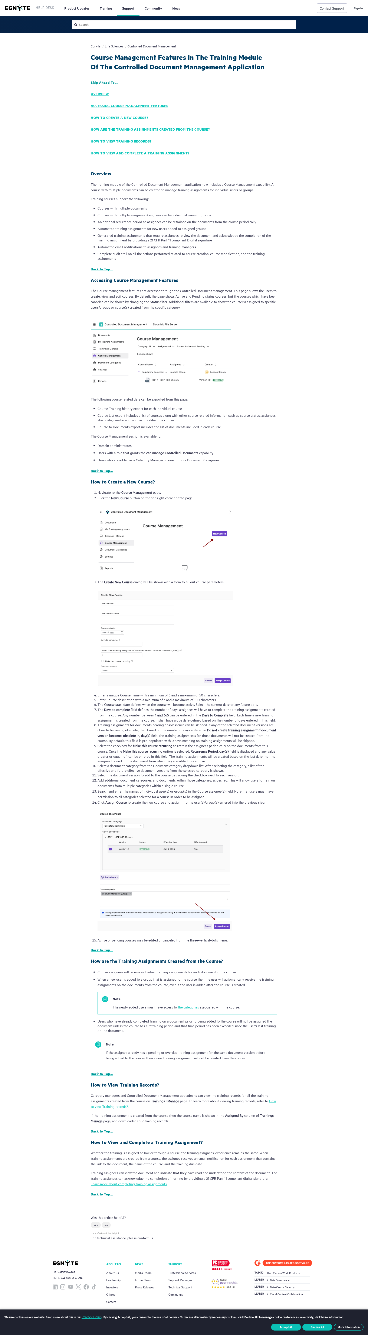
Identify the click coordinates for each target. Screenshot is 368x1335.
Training (106, 8)
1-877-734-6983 (66, 1272)
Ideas (176, 8)
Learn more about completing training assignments (129, 1183)
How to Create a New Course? (119, 117)
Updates (76, 8)
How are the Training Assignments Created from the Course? (150, 129)
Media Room (143, 1273)
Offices (110, 1294)
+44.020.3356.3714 (71, 1278)
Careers (111, 1301)
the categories (188, 1007)
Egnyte (96, 46)
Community (153, 8)
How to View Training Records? (121, 141)
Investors (112, 1287)
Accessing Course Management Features (129, 105)
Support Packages (180, 1280)
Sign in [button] (358, 8)
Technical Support (180, 1287)
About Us (112, 1273)
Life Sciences (114, 46)
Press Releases (144, 1287)
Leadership (113, 1280)
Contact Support (332, 8)
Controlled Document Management (152, 46)
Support (128, 8)
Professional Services (182, 1273)
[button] (96, 1225)
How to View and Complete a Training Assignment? (140, 153)
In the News (143, 1280)
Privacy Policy (92, 1316)
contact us (145, 1237)
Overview (100, 93)
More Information (349, 1327)
